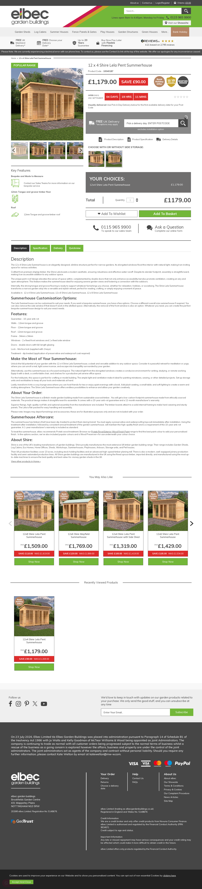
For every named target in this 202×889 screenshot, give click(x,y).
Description (20, 248)
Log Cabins (40, 31)
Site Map (168, 800)
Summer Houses (59, 31)
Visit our (178, 22)
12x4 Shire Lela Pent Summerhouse (34, 641)
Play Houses (107, 31)
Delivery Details (170, 139)
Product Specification (142, 139)
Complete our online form (169, 229)
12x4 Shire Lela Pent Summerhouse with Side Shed (123, 536)
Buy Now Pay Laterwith (111, 43)
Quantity (120, 199)
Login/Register (163, 3)
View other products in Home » (26, 461)
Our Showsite (171, 782)
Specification (40, 248)
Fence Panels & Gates (84, 31)
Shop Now (34, 561)
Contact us (147, 3)
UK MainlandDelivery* (20, 43)
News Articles (171, 797)
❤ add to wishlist (111, 214)
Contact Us (138, 778)
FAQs (135, 782)
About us (134, 3)
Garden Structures (128, 31)
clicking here (169, 875)
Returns (105, 782)
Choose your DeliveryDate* (52, 43)
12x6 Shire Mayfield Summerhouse (78, 536)
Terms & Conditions (174, 785)
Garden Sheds (22, 31)
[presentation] (10, 523)
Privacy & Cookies (173, 789)
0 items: (184, 3)
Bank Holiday (180, 31)
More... (165, 31)
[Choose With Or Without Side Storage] (96, 159)
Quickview (75, 248)
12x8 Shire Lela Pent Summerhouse (34, 536)
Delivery (58, 248)
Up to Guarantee (83, 43)
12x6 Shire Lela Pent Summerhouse (167, 536)
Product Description (114, 139)
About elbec (170, 778)
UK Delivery (107, 123)
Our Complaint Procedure (176, 793)
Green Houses (150, 31)
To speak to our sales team (116, 229)
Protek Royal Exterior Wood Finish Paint (110, 431)
